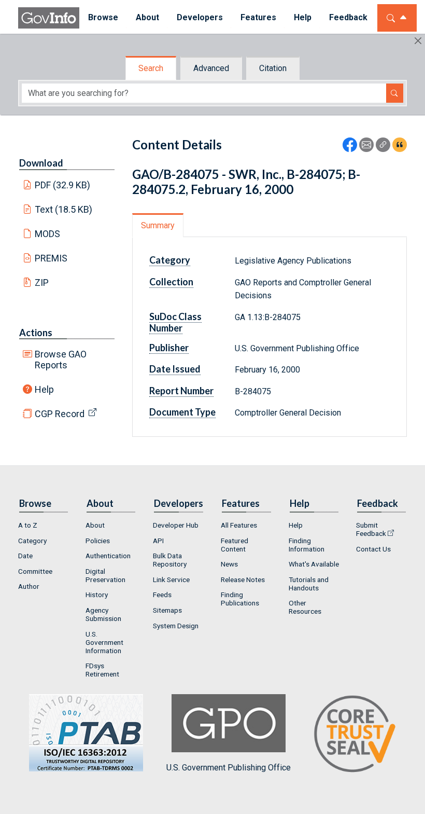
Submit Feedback (371, 529)
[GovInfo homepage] (48, 18)
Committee (35, 571)
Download (41, 163)
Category (32, 540)
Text (64, 209)
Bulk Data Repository (170, 559)
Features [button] (258, 17)
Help (44, 389)
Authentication (108, 555)
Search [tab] (150, 68)
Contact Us (373, 549)
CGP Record (59, 413)
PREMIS (51, 258)
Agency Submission (103, 614)
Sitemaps (167, 610)
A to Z (27, 525)
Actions (35, 332)
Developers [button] (200, 17)
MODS (47, 233)
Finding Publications (240, 598)
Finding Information (306, 544)
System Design (176, 626)
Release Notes (243, 579)
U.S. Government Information (104, 642)
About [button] (147, 17)
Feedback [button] (348, 17)
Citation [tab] (273, 68)
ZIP (42, 282)
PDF (63, 185)
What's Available (314, 564)
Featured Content (234, 544)
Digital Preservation (105, 575)
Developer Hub (176, 525)
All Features (239, 525)
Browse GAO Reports (61, 359)
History (97, 594)
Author (28, 586)
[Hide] (418, 41)
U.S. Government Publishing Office (228, 767)
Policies (98, 540)
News (229, 564)
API (158, 540)
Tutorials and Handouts (309, 583)
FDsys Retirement (102, 669)
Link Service (171, 579)
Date (25, 555)
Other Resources (305, 607)
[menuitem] (103, 18)
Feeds (162, 594)
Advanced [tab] (211, 68)
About (95, 525)
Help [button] (302, 17)
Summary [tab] (158, 225)
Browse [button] (103, 17)
